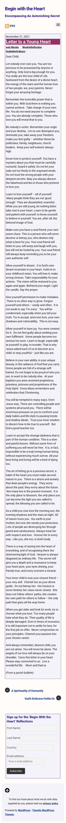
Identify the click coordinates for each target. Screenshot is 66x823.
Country (11, 747)
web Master (12, 47)
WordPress (24, 810)
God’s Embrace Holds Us (42, 698)
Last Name (13, 737)
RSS (12, 25)
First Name (13, 728)
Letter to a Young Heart (28, 41)
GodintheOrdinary (15, 51)
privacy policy (50, 803)
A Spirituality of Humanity (25, 690)
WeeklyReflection (32, 47)
